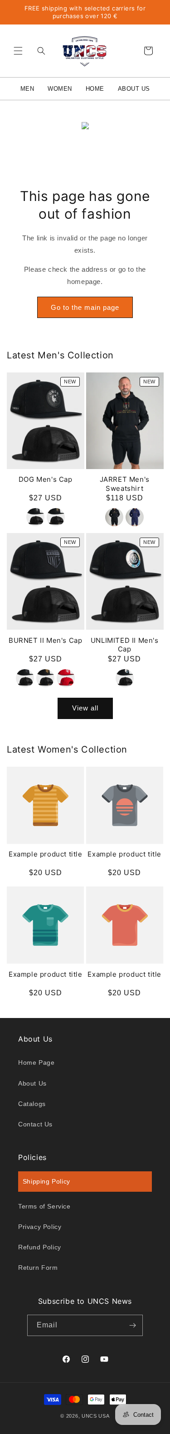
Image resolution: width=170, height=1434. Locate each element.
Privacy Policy (39, 1226)
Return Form (38, 1267)
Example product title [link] (46, 854)
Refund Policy (39, 1247)
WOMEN (60, 88)
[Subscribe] (132, 1325)
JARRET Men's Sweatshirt (125, 484)
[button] (18, 51)
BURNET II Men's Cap (45, 640)
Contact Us (35, 1124)
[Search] (39, 51)
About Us (32, 1083)
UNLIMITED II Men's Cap (125, 645)
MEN (27, 88)
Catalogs (32, 1103)
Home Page (36, 1062)
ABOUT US (134, 88)
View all (85, 708)
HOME (95, 88)
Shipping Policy (46, 1181)
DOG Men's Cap (46, 479)
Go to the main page (85, 307)
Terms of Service (44, 1206)
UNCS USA (96, 1416)
